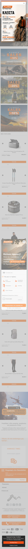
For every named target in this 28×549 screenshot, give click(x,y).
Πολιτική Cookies (17, 539)
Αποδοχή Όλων (13, 542)
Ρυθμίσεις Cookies (14, 545)
